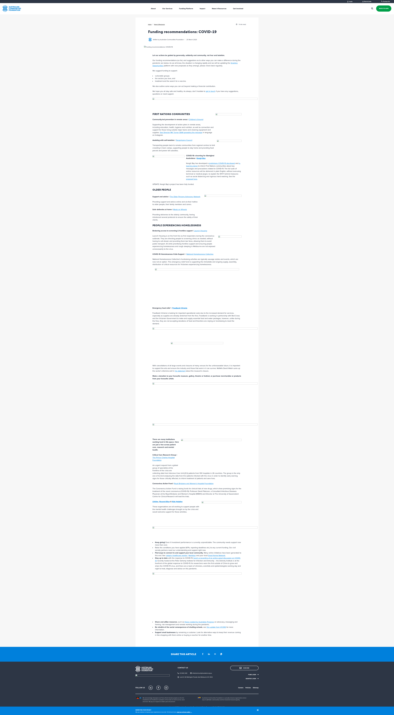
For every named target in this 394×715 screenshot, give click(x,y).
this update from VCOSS (216, 627)
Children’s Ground (196, 119)
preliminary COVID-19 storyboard (222, 163)
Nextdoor (192, 555)
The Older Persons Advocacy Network (185, 197)
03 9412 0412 (183, 673)
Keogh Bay (201, 158)
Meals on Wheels (180, 209)
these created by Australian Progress (199, 622)
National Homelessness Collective (199, 254)
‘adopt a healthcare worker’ (177, 555)
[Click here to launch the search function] (372, 8)
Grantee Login (251, 678)
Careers (240, 688)
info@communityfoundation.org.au (202, 673)
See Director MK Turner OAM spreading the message (181, 132)
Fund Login (252, 674)
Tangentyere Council (184, 140)
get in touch (210, 91)
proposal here (191, 179)
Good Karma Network (216, 555)
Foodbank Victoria (179, 308)
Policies (248, 688)
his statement (180, 371)
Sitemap (256, 688)
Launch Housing (200, 231)
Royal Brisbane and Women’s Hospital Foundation (194, 484)
